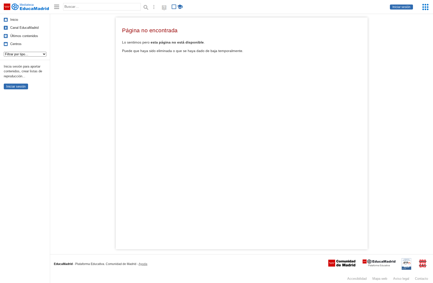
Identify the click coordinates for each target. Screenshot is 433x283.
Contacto (421, 278)
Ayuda (143, 264)
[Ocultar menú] (56, 7)
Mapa (379, 278)
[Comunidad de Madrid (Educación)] (342, 265)
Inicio (14, 20)
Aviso (401, 278)
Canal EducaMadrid (24, 28)
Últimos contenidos (24, 36)
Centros (16, 44)
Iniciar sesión (401, 7)
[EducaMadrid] (379, 265)
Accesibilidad (357, 278)
